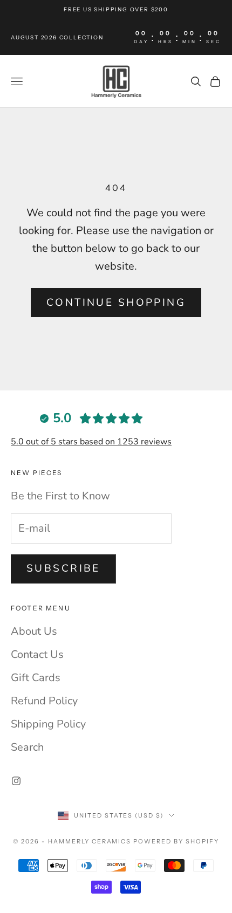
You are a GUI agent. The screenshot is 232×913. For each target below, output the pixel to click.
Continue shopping (116, 303)
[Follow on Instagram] (16, 780)
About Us (34, 631)
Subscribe (63, 568)
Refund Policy (44, 701)
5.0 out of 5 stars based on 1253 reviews (91, 442)
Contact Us (37, 654)
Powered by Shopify (176, 841)
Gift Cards (35, 677)
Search (27, 747)
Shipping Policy (48, 724)
